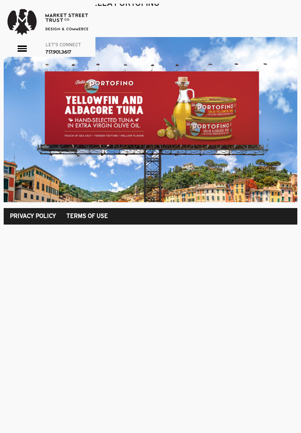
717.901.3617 (59, 52)
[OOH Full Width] (150, 119)
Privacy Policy (33, 215)
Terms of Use (87, 215)
